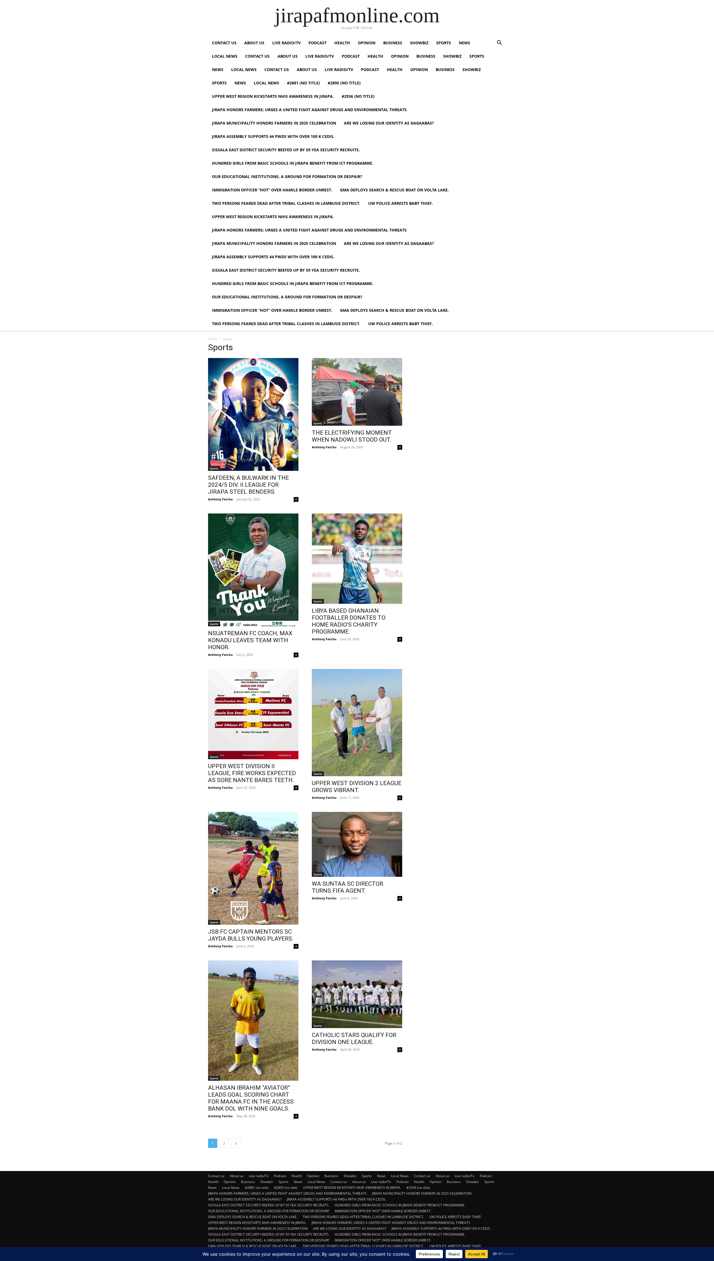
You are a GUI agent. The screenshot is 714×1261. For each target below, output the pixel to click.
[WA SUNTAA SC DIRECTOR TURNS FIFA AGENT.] (357, 844)
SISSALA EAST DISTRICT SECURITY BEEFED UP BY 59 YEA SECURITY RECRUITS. (286, 149)
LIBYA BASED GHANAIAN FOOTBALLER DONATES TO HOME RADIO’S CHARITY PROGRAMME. (348, 621)
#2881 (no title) (303, 83)
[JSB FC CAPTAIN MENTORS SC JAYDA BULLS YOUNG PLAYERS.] (253, 868)
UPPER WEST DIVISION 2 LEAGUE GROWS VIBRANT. (356, 786)
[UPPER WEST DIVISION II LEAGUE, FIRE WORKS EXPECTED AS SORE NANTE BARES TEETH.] (253, 714)
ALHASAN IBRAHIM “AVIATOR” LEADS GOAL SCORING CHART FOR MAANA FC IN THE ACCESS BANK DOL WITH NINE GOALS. (251, 1098)
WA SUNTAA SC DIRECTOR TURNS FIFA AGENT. (347, 887)
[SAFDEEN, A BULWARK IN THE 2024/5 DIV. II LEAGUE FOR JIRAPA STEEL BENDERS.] (253, 414)
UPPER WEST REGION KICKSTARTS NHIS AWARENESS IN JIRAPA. (273, 96)
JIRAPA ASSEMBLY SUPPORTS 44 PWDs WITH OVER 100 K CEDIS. (273, 136)
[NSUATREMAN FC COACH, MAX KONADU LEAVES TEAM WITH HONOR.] (253, 569)
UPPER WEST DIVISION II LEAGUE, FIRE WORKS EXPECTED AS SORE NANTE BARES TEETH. (252, 773)
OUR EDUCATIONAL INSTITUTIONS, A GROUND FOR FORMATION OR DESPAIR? (287, 176)
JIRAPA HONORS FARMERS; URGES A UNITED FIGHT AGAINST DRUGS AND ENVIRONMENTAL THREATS (309, 109)
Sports (443, 42)
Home (213, 339)
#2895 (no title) (344, 83)
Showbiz (419, 42)
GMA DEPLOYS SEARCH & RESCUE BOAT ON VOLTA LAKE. (394, 190)
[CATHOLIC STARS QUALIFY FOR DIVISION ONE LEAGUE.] (357, 994)
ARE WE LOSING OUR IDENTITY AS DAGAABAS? (389, 123)
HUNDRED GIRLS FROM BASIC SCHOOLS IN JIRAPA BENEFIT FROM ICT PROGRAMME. (292, 163)
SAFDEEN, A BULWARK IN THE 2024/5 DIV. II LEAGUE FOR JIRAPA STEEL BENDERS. (248, 484)
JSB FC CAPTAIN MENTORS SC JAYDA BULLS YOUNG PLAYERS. (250, 935)
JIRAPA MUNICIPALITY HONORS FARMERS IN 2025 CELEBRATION (274, 123)
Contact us (224, 42)
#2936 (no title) (358, 96)
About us (254, 42)
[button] (499, 43)
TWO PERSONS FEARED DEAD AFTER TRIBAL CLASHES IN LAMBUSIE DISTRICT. (286, 203)
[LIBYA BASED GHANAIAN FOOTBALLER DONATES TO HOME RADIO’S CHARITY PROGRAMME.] (357, 558)
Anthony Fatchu (220, 499)
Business (392, 42)
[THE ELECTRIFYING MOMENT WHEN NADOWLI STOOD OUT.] (357, 392)
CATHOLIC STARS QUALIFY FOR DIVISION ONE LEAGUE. (354, 1038)
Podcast (317, 42)
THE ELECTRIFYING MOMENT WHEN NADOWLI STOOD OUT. (352, 436)
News (464, 42)
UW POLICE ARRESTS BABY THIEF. (400, 203)
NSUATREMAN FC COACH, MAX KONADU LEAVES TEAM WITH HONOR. (250, 640)
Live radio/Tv (286, 42)
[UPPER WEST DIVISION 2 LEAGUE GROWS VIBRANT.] (357, 722)
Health (342, 42)
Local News (224, 56)
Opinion (366, 42)
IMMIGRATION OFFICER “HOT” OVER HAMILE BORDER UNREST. (272, 190)
